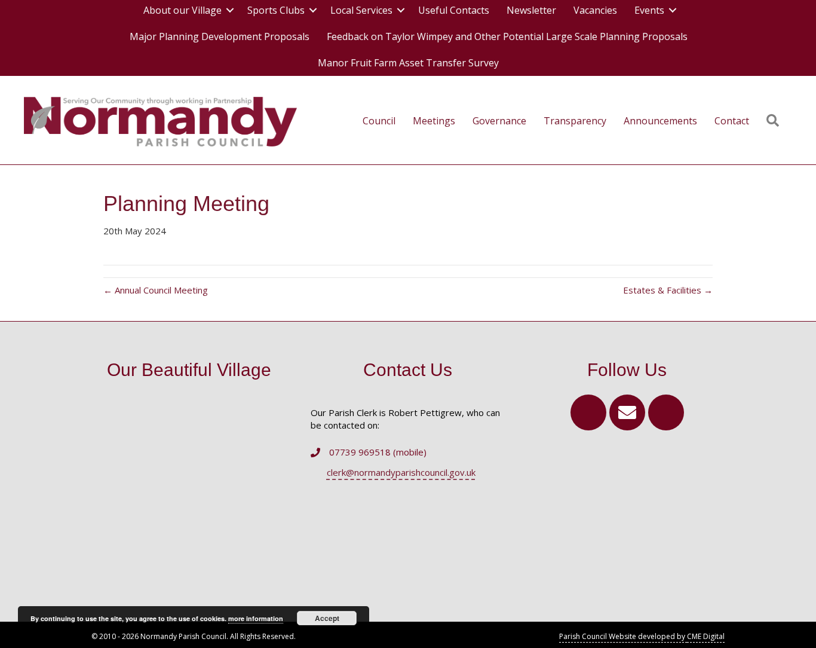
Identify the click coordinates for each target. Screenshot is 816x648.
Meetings (434, 120)
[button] (588, 412)
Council (379, 120)
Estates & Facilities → (668, 290)
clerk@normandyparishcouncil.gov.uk (401, 472)
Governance (499, 120)
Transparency (575, 120)
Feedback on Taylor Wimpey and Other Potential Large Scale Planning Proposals (507, 36)
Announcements (660, 120)
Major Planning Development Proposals (219, 36)
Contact (731, 120)
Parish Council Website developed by (623, 636)
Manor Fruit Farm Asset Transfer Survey (408, 62)
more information (255, 618)
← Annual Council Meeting (155, 290)
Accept (327, 618)
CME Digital (706, 636)
